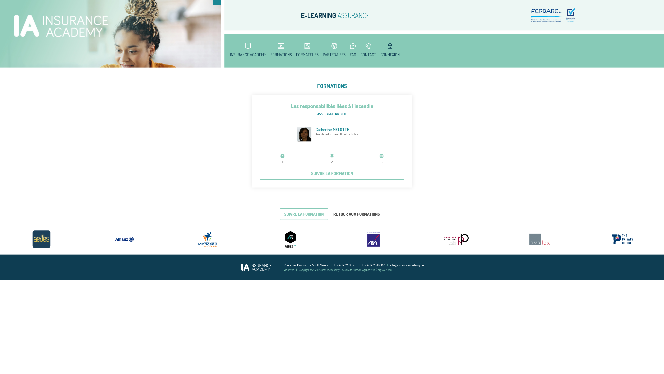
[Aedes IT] (290, 239)
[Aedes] (41, 239)
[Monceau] (207, 239)
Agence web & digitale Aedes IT (378, 269)
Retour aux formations (356, 214)
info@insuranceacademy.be (407, 265)
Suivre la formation (332, 173)
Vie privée (289, 269)
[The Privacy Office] (622, 239)
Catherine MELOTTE (332, 129)
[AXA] (373, 239)
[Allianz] (124, 239)
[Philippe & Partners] (456, 239)
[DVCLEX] (539, 239)
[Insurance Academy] (256, 267)
